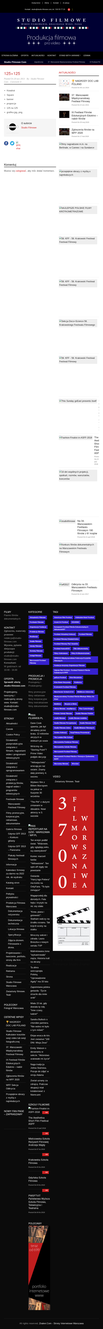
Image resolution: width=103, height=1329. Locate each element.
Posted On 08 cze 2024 (80, 88)
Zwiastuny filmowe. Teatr (67, 781)
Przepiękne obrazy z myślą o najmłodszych (15, 1098)
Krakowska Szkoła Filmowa (38, 1161)
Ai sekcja (66, 3)
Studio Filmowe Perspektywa (65, 723)
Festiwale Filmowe (37, 622)
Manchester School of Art (64, 692)
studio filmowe (59, 718)
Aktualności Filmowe (38, 617)
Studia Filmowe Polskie (84, 713)
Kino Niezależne (76, 677)
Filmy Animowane (61, 653)
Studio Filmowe (28, 127)
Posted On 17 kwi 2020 (80, 136)
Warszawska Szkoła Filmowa (65, 747)
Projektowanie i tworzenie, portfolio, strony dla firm (16, 956)
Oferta (47, 3)
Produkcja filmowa (37, 632)
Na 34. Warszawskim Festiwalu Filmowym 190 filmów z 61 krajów (87, 527)
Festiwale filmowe (15, 799)
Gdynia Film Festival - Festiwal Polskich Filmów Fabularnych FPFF (72, 671)
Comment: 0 (15, 82)
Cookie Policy (13, 734)
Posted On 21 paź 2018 (86, 537)
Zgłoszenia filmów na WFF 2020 (83, 131)
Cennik (86, 55)
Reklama (10, 971)
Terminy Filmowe (36, 651)
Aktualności (38, 55)
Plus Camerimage (86, 709)
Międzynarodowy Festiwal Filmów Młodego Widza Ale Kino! (74, 698)
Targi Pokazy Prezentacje (79, 733)
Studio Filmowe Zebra (62, 728)
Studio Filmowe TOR (87, 723)
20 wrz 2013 (19, 79)
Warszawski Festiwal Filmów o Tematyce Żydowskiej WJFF (74, 758)
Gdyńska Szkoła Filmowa (37, 1179)
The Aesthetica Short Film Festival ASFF (38, 1121)
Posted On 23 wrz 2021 (80, 105)
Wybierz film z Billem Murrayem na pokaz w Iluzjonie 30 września (38, 789)
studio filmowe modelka (78, 718)
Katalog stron (12, 882)
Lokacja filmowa (16, 929)
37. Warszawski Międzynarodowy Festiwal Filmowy (55, 62)
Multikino (57, 704)
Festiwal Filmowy (85, 634)
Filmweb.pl (35, 718)
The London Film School (63, 737)
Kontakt (56, 3)
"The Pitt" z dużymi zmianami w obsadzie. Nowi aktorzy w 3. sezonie (40, 809)
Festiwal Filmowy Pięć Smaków (66, 644)
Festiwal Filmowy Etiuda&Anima (66, 639)
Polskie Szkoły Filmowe (63, 713)
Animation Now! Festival (84, 617)
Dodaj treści (36, 3)
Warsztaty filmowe (61, 764)
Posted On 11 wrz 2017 (80, 594)
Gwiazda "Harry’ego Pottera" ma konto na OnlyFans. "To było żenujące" (40, 883)
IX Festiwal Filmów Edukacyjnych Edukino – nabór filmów (85, 115)
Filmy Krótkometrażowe (80, 653)
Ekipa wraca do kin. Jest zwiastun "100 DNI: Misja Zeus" (40, 1039)
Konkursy (78, 682)
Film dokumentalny (81, 649)
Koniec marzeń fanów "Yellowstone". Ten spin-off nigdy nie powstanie (39, 863)
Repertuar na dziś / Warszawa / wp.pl (39, 832)
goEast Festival (60, 677)
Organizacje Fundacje (38, 627)
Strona (9, 976)
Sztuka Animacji (60, 733)
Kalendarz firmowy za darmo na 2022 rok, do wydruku (15, 874)
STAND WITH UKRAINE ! (69, 55)
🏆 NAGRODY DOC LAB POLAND (85, 82)
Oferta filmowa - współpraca (65, 709)
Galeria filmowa (14, 829)
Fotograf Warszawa (13, 1008)
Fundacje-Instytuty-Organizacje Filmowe (69, 665)
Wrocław (75, 764)
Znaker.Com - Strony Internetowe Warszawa (61, 1323)
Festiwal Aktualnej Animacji (64, 634)
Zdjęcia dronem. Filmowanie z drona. (16, 944)
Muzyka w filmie (71, 704)
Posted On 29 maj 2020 (80, 122)
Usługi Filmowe (35, 656)
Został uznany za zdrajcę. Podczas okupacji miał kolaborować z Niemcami (39, 1087)
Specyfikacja (14, 935)
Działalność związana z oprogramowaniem (15, 767)
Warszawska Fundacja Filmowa (66, 742)
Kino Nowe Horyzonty (62, 682)
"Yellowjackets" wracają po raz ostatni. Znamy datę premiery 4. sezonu (38, 769)
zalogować (21, 171)
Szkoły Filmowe (36, 646)
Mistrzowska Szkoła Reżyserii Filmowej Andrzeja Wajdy (39, 1142)
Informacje (11, 864)
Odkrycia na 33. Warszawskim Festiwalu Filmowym (84, 587)
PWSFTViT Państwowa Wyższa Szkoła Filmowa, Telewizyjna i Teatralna (39, 1202)
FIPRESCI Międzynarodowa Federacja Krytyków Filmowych (72, 659)
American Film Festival (63, 617)
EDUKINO (75, 622)
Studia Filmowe (35, 641)
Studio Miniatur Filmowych (84, 728)
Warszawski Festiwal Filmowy (38, 662)
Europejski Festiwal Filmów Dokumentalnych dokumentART (71, 628)
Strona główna (9, 55)
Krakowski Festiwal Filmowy (65, 687)
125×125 (12, 73)
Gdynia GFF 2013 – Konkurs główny (17, 837)
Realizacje (11, 965)
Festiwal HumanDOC (62, 649)
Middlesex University (85, 692)
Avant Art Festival (61, 622)
